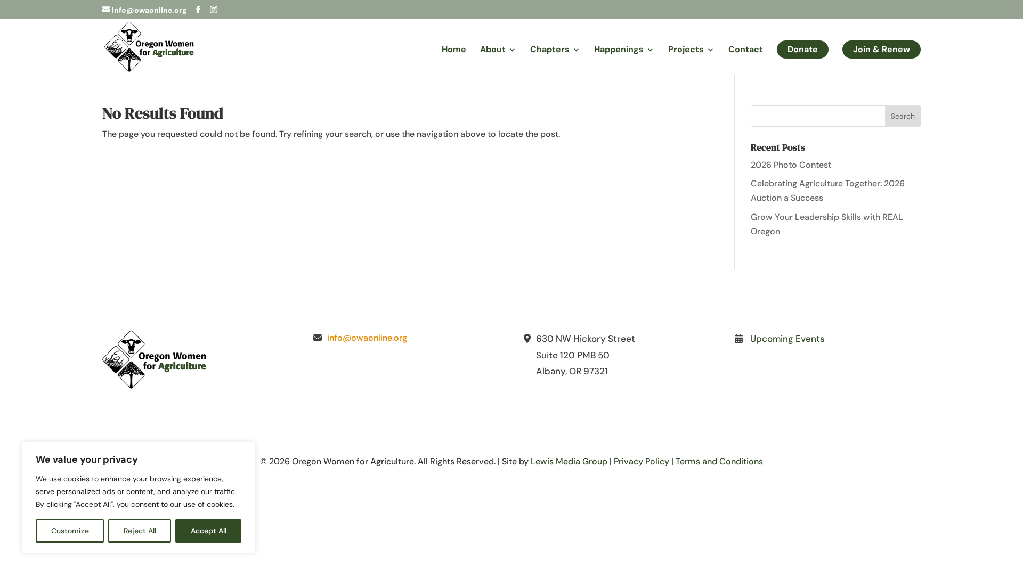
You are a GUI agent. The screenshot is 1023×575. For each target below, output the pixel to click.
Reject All (140, 531)
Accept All (208, 531)
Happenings (619, 50)
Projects (686, 50)
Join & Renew (881, 49)
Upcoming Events (787, 338)
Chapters (550, 50)
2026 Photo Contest (791, 164)
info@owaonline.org (367, 337)
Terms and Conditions (719, 461)
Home (454, 50)
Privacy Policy (641, 461)
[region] (138, 498)
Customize (70, 531)
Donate (802, 49)
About (493, 50)
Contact (745, 50)
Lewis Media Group (569, 461)
